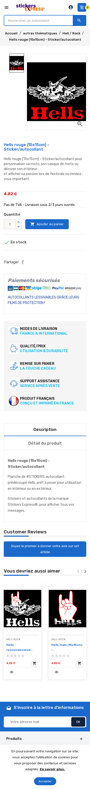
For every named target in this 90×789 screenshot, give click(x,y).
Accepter (45, 781)
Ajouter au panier (47, 224)
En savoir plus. (52, 769)
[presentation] (78, 571)
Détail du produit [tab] (45, 443)
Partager (23, 262)
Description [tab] (45, 429)
